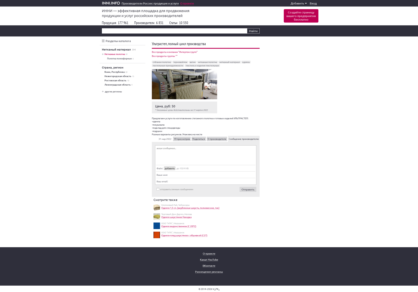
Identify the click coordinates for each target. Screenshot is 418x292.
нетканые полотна (207, 62)
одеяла (246, 62)
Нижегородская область (119, 76)
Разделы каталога (118, 41)
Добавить (297, 3)
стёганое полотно (162, 62)
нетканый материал (229, 62)
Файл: (160, 168)
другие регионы (113, 91)
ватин (193, 62)
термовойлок (180, 62)
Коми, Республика (115, 72)
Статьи (178, 22)
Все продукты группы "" (164, 55)
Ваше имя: (162, 174)
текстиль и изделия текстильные (202, 65)
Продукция (115, 22)
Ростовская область (116, 80)
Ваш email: (162, 181)
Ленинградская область (118, 84)
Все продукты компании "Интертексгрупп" (175, 51)
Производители (148, 22)
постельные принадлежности (168, 65)
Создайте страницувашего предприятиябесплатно (301, 15)
